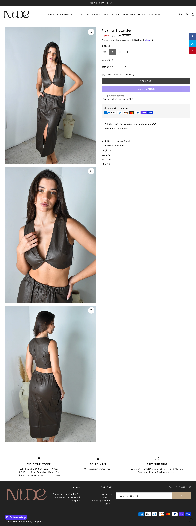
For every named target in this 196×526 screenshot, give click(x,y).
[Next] (140, 3)
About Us (107, 494)
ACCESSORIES (98, 14)
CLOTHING (80, 14)
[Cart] (193, 14)
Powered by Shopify (31, 521)
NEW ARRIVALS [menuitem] (64, 14)
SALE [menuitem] (140, 14)
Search (108, 503)
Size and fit (107, 60)
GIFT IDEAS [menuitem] (129, 14)
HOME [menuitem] (50, 14)
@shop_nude (105, 469)
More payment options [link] (113, 95)
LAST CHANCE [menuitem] (155, 14)
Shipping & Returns (102, 500)
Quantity (107, 67)
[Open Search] (180, 14)
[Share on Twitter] (192, 43)
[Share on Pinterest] (192, 50)
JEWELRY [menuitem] (116, 14)
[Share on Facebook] (192, 36)
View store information (116, 128)
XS (104, 52)
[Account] (187, 14)
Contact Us (106, 497)
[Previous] (55, 3)
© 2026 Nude (12, 521)
